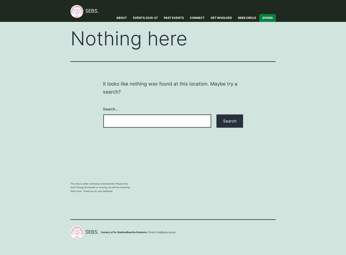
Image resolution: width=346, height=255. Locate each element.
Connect (197, 17)
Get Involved (221, 17)
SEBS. (92, 11)
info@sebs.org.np (165, 232)
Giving (267, 17)
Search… (110, 109)
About (121, 17)
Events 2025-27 (145, 17)
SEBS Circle (247, 17)
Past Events (174, 17)
